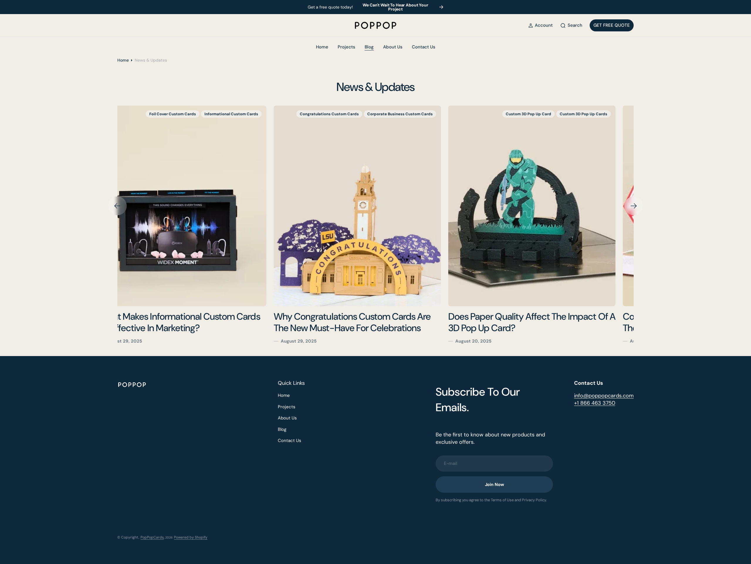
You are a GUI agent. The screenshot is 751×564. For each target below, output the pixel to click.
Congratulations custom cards (172, 113)
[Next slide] (633, 206)
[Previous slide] (117, 206)
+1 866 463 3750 (594, 403)
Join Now (494, 484)
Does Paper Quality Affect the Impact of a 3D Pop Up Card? (375, 322)
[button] (540, 25)
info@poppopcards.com (604, 395)
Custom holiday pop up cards (597, 113)
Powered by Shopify (190, 537)
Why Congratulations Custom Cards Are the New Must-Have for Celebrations (196, 322)
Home (123, 60)
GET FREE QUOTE (611, 25)
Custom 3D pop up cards (427, 113)
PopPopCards (152, 537)
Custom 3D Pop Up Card (372, 113)
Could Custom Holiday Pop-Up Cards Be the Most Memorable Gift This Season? (545, 322)
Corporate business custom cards (243, 113)
